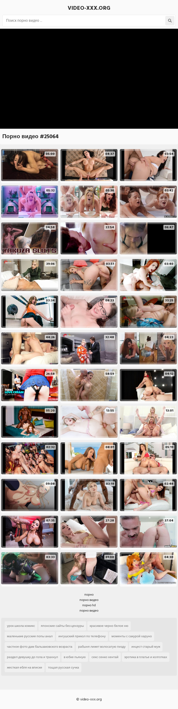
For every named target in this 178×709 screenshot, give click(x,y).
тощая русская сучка (63, 667)
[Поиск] (170, 20)
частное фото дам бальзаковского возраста (39, 646)
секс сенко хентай (105, 657)
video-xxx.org (89, 7)
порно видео (89, 600)
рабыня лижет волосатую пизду (102, 646)
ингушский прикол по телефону (82, 636)
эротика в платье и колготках (145, 657)
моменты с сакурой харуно (131, 636)
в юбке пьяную (75, 657)
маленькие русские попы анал (30, 636)
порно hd (89, 605)
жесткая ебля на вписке (24, 667)
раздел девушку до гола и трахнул (32, 657)
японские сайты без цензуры (62, 625)
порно (89, 594)
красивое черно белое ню (109, 625)
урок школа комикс (21, 625)
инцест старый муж (145, 646)
